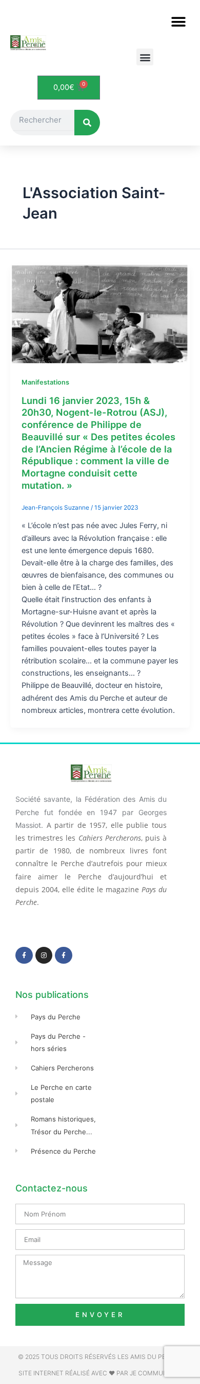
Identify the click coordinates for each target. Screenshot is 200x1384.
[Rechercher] (87, 122)
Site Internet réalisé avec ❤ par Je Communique (100, 1373)
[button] (178, 21)
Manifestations (45, 382)
